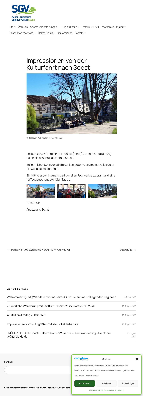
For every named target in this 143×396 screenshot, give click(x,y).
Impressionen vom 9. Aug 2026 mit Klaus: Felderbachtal (43, 324)
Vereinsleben (56, 138)
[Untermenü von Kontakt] (84, 33)
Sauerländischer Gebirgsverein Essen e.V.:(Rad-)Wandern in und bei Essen (37, 387)
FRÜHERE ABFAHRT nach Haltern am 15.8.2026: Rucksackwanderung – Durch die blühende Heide (59, 335)
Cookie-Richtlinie (95, 390)
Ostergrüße (126, 249)
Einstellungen (128, 383)
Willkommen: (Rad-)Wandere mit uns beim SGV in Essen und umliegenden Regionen (61, 297)
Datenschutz (109, 390)
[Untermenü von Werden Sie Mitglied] (125, 26)
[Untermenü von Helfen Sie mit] (54, 33)
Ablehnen (106, 383)
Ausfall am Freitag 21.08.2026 (26, 315)
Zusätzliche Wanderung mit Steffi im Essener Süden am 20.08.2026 (51, 306)
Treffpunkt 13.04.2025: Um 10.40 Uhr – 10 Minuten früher (40, 249)
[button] (137, 359)
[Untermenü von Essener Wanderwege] (34, 33)
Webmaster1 (43, 138)
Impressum (119, 390)
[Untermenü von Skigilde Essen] (78, 26)
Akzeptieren (84, 383)
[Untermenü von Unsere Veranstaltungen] (58, 26)
